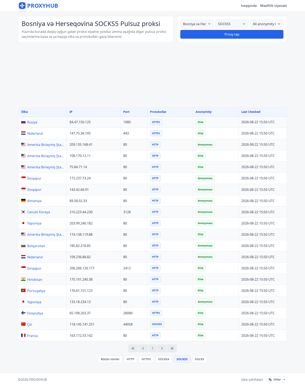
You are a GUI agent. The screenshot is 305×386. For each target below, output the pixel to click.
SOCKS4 (163, 359)
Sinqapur (34, 178)
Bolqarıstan (36, 246)
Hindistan (34, 279)
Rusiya (32, 122)
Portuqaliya (36, 291)
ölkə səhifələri (252, 379)
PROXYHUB (38, 379)
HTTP (130, 359)
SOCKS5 (182, 359)
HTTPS (146, 359)
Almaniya (34, 201)
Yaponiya (34, 223)
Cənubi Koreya (38, 212)
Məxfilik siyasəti (273, 5)
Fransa (32, 335)
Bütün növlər (110, 359)
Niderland (35, 133)
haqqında (249, 5)
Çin (29, 324)
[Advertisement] (152, 75)
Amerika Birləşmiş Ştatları (46, 144)
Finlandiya (35, 313)
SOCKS (199, 359)
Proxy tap (231, 34)
